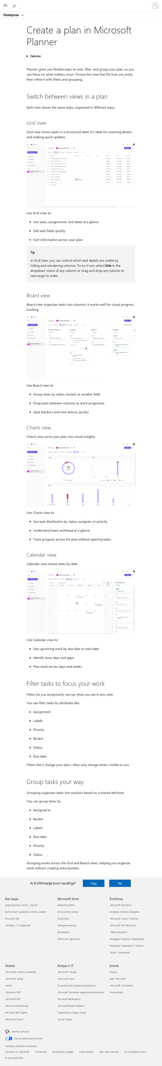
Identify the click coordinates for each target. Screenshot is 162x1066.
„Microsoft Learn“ (66, 978)
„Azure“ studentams (120, 952)
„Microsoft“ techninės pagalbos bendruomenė (80, 992)
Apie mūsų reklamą (109, 1051)
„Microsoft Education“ (121, 905)
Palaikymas (11, 15)
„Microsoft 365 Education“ (123, 925)
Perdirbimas (63, 932)
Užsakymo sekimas (67, 925)
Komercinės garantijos (68, 938)
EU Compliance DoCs (135, 1051)
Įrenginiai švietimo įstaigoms (124, 911)
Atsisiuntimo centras (67, 911)
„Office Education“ (119, 932)
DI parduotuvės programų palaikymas (76, 985)
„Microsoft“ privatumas (121, 985)
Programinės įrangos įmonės (71, 1012)
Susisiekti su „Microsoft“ (17, 1051)
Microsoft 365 (12, 918)
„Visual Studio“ (65, 1019)
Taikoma (35, 56)
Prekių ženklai (86, 1051)
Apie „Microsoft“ (118, 978)
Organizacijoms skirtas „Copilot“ (21, 905)
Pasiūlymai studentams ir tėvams (126, 945)
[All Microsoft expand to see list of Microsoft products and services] (5, 6)
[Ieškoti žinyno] (14, 5)
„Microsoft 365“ (13, 999)
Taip (93, 883)
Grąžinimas (63, 918)
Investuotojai (116, 992)
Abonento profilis (66, 905)
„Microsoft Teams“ (14, 1019)
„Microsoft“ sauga (14, 978)
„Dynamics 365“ (13, 992)
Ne (120, 883)
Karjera (113, 971)
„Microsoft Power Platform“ (71, 1005)
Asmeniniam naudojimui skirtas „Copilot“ (26, 911)
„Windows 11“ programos (18, 925)
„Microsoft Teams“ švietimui (124, 918)
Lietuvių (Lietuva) (20, 1031)
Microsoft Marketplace (69, 999)
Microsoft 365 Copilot (16, 1012)
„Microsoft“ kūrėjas (67, 971)
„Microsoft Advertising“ (17, 1005)
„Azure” (9, 985)
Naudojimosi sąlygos (63, 1051)
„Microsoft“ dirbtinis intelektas (20, 971)
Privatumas (41, 1051)
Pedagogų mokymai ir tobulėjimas (127, 938)
